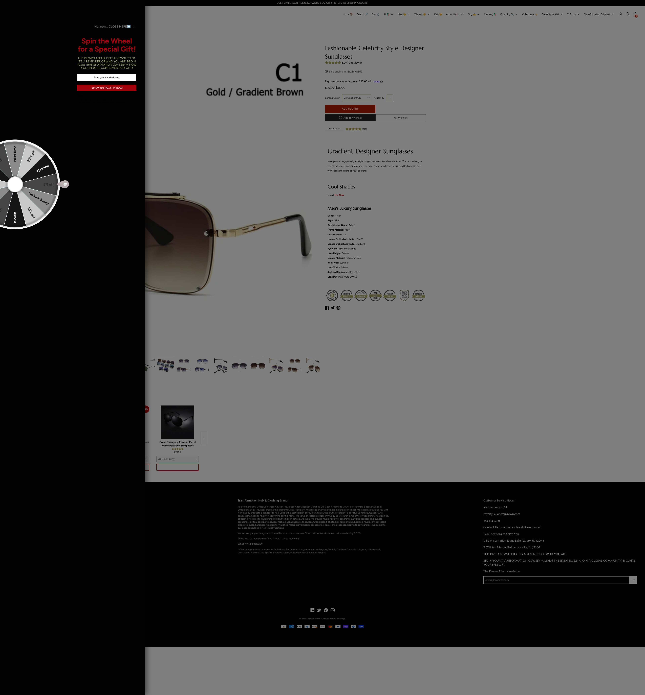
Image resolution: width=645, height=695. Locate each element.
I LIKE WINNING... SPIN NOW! (107, 87)
